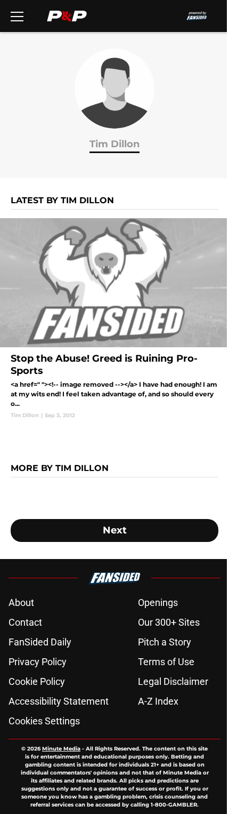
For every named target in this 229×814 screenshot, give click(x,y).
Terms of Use (166, 661)
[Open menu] (17, 16)
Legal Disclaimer (173, 681)
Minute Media (61, 748)
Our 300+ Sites (169, 622)
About (21, 602)
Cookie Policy (37, 681)
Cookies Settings (44, 721)
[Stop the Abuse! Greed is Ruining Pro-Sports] (114, 318)
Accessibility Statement (59, 701)
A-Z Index (158, 701)
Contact (25, 622)
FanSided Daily (40, 642)
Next (115, 530)
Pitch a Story (164, 642)
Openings (158, 602)
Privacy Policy (38, 661)
